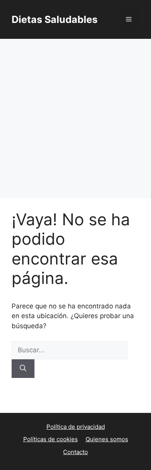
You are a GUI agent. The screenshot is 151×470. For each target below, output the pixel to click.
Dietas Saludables (55, 19)
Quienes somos (107, 439)
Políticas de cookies (50, 439)
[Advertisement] (75, 118)
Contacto (75, 452)
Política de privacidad (75, 426)
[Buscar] (23, 368)
